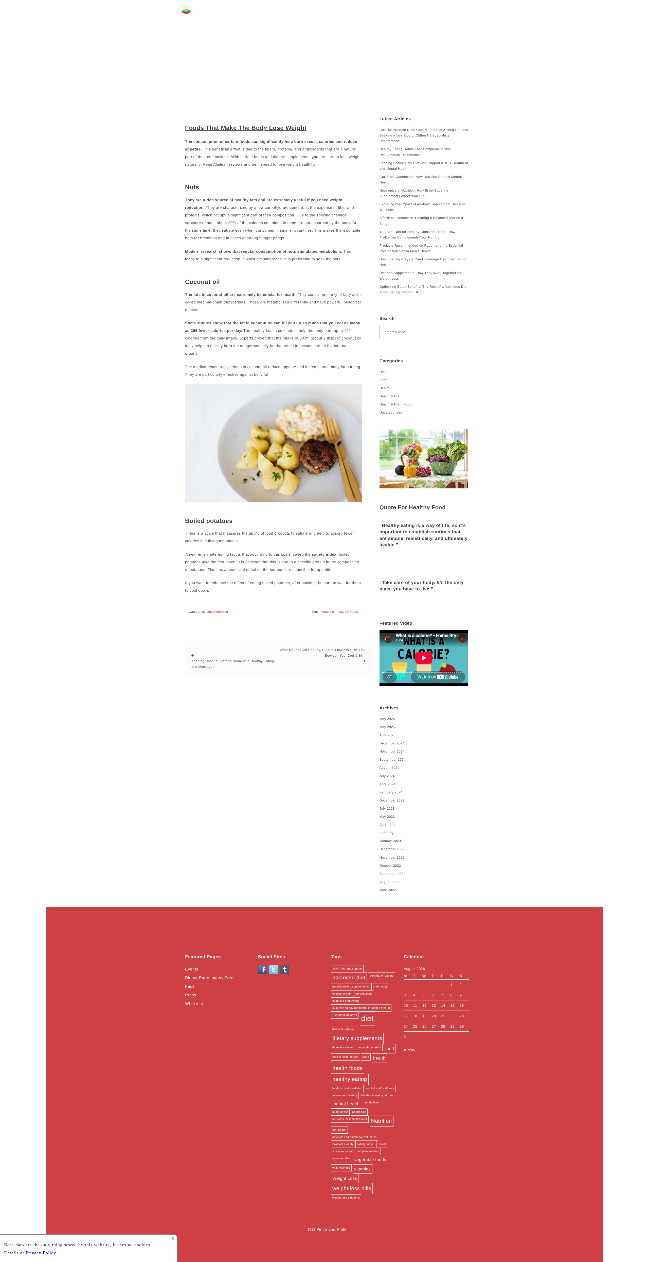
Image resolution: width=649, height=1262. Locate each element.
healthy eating (349, 1079)
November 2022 (392, 857)
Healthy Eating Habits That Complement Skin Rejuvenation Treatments (415, 152)
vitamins (362, 1169)
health (379, 1058)
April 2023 (388, 825)
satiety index (348, 611)
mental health (345, 1103)
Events (191, 969)
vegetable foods (370, 1159)
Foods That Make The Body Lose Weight (246, 128)
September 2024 (393, 759)
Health (385, 388)
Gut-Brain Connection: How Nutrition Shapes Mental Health (421, 179)
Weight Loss (344, 1178)
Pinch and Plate (331, 1229)
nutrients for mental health (349, 1119)
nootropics (359, 1112)
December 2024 (392, 743)
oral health (339, 1130)
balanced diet (348, 978)
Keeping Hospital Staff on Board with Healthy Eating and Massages (232, 664)
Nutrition (381, 1121)
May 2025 (387, 727)
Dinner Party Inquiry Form (210, 978)
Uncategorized (217, 611)
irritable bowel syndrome (377, 1095)
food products (277, 533)
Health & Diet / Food (396, 404)
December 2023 (392, 800)
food (389, 1048)
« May (410, 1050)
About (404, 11)
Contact (426, 11)
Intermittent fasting (344, 1095)
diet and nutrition (343, 1029)
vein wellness (341, 1167)
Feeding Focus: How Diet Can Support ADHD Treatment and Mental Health (424, 165)
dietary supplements (357, 1038)
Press (190, 995)
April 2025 (388, 735)
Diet (383, 372)
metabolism (328, 611)
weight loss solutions (346, 1197)
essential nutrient (369, 1047)
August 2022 (390, 882)
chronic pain (364, 993)
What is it (194, 1004)
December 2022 (392, 849)
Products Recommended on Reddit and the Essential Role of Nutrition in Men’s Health (421, 248)
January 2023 (390, 841)
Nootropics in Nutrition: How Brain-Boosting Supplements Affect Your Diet (414, 193)
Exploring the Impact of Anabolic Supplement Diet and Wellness (422, 207)
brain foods (380, 986)
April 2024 (388, 784)
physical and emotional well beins (354, 1137)
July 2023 (387, 808)
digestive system (343, 1047)
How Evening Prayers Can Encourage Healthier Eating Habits (423, 262)
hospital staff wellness (379, 1088)
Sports (382, 1144)
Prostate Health (342, 1144)
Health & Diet (390, 396)
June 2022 (388, 890)
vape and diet (341, 1158)
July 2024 (387, 776)
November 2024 (392, 751)
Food (384, 380)
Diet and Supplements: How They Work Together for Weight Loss (421, 275)
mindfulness (340, 1112)
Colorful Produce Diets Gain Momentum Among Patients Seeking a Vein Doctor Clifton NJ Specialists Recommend (424, 135)
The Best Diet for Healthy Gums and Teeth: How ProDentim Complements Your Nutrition (418, 234)
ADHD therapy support (347, 968)
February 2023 (391, 833)
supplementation (368, 1151)
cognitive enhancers (345, 1000)
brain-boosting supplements (350, 986)
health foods (347, 1068)
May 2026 (387, 719)
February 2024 (391, 792)
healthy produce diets (346, 1088)
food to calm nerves (345, 1057)
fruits (366, 1057)
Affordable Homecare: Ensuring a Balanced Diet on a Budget (421, 220)
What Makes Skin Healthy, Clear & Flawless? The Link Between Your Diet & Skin (322, 652)
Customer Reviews (344, 1015)
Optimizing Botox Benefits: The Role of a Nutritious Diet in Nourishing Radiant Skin (423, 289)
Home (385, 11)
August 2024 (390, 768)
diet (367, 1018)
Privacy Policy (456, 11)
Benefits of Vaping (382, 975)
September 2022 (393, 874)
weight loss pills (351, 1188)
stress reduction (342, 1151)
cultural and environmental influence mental (361, 1008)
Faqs (190, 986)
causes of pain (342, 993)
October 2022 (390, 865)
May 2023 (387, 816)
